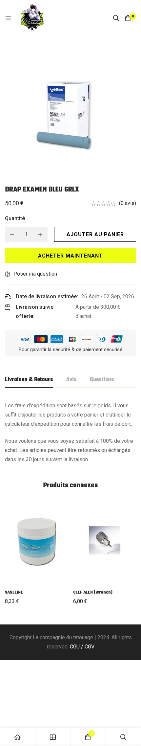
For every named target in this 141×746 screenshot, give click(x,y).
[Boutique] (53, 737)
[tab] (29, 380)
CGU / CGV (82, 647)
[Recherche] (116, 18)
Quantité (15, 218)
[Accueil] (17, 737)
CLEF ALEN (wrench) (92, 592)
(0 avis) (127, 203)
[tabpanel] (70, 432)
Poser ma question (35, 274)
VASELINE (14, 592)
